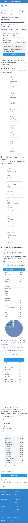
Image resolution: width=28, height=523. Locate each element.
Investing (3, 497)
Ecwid (6, 312)
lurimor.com (10, 219)
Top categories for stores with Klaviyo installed (14, 42)
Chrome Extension (18, 1)
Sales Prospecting (5, 494)
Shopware (7, 300)
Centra (6, 293)
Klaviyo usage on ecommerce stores (12, 33)
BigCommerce (8, 317)
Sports (7, 372)
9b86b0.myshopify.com (13, 171)
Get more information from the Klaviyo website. (12, 22)
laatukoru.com (13, 129)
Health (7, 374)
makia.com (12, 144)
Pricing (2, 509)
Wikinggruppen (8, 288)
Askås (6, 291)
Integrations (4, 499)
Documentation (5, 511)
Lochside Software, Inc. (7, 520)
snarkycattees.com (11, 235)
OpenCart (7, 286)
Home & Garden (9, 367)
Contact (17, 497)
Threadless (7, 305)
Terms (16, 511)
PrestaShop (7, 281)
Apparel (7, 362)
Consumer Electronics (10, 384)
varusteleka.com (14, 113)
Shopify (6, 272)
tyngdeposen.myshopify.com (14, 187)
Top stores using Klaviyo (9, 35)
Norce (6, 284)
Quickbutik (7, 295)
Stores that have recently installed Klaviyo (13, 37)
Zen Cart (7, 309)
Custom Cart (8, 277)
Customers (17, 499)
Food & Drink (8, 376)
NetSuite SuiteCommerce (11, 307)
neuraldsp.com (13, 81)
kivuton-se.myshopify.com (13, 203)
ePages (6, 314)
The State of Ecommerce (9, 486)
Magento (7, 279)
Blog (16, 502)
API (2, 502)
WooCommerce (8, 274)
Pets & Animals (9, 379)
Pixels (6, 302)
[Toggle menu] (26, 5)
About (16, 494)
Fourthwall (7, 298)
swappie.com (13, 97)
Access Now (14, 54)
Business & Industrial (10, 381)
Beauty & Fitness (9, 369)
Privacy (17, 509)
